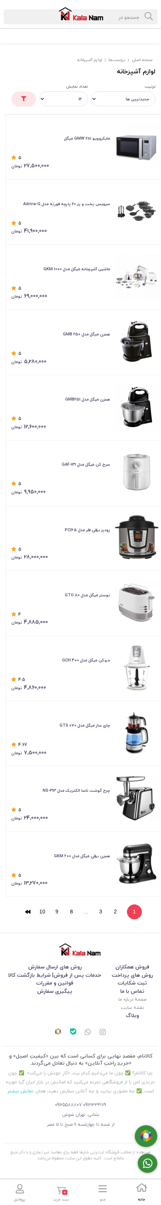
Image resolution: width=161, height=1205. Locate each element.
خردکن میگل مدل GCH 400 (86, 660)
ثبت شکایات (132, 983)
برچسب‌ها (117, 59)
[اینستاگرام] (102, 1033)
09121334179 (94, 1105)
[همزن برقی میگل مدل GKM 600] (137, 863)
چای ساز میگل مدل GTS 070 (85, 725)
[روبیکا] (58, 1032)
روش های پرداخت (132, 975)
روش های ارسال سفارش (55, 966)
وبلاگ (132, 1015)
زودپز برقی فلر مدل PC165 (87, 529)
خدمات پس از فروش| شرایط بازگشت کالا (54, 975)
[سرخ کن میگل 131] (137, 472)
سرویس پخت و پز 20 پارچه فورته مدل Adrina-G (66, 203)
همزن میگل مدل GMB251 (87, 399)
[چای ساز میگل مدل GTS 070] (137, 733)
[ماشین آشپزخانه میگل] (137, 276)
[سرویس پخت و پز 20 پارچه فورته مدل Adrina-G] (137, 211)
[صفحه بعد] (27, 911)
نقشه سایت (132, 1007)
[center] (149, 16)
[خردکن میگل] (137, 668)
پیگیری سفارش (54, 991)
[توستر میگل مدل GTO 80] (137, 603)
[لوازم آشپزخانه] (80, 949)
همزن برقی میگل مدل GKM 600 (82, 855)
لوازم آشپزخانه (89, 59)
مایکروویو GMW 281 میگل (87, 138)
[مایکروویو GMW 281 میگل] (137, 146)
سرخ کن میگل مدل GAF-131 (86, 464)
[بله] (73, 1032)
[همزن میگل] (137, 342)
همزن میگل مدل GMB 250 (86, 334)
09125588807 (68, 1105)
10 (42, 912)
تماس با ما (132, 991)
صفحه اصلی (142, 59)
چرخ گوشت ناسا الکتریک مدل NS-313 (76, 790)
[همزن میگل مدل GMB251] (137, 407)
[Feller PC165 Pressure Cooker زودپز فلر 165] (137, 537)
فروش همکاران (132, 966)
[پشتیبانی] (87, 1033)
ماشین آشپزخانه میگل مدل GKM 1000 (76, 269)
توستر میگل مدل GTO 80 (87, 595)
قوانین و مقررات (54, 983)
